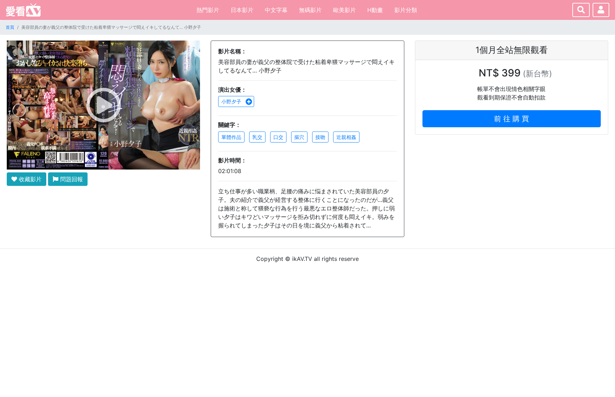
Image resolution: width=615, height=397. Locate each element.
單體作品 (231, 137)
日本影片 (242, 10)
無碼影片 (310, 10)
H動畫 (375, 10)
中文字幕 (276, 10)
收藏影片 (29, 179)
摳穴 (299, 137)
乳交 (257, 137)
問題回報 (70, 179)
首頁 (10, 27)
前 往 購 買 (511, 118)
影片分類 (405, 10)
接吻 (320, 137)
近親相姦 (346, 137)
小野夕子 (232, 101)
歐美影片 (344, 10)
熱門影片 (207, 10)
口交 (278, 137)
